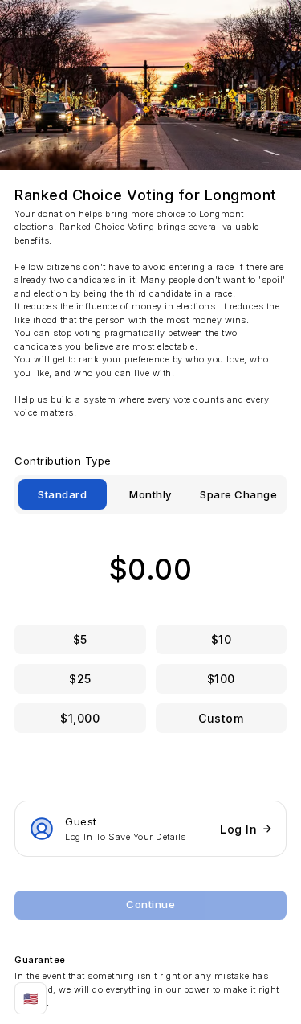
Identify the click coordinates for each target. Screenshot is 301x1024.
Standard (62, 494)
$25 (80, 679)
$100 (221, 679)
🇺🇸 (31, 998)
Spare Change (238, 494)
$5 (80, 639)
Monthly (150, 494)
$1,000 (80, 718)
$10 (221, 639)
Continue (150, 904)
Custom (220, 718)
